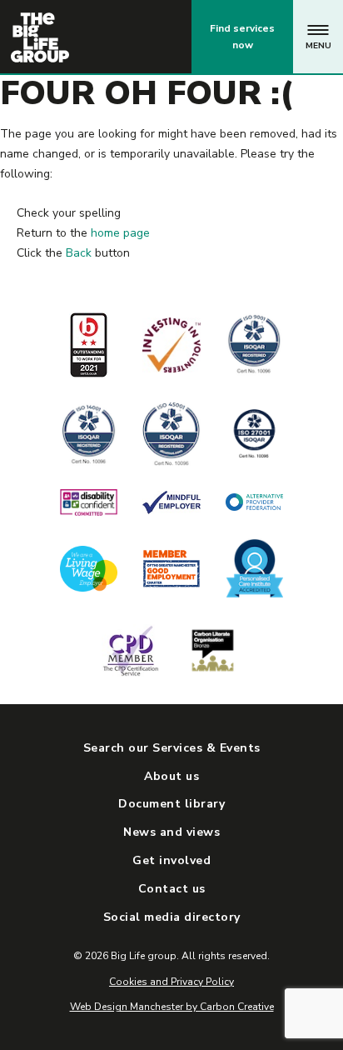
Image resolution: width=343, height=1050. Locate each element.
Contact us (109, 36)
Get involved (171, 860)
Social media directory (172, 917)
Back (79, 253)
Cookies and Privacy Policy (171, 981)
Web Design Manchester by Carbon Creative (172, 1006)
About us (171, 776)
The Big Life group (40, 37)
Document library (171, 804)
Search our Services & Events (172, 748)
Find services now (242, 37)
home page (120, 233)
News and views (171, 832)
